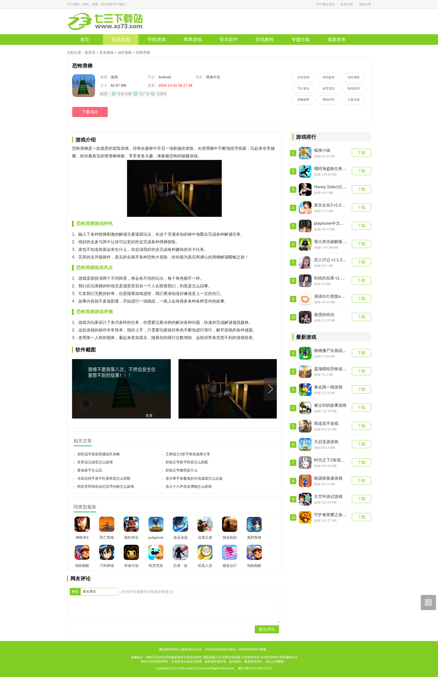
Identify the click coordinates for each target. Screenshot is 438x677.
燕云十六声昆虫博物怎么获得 (189, 486)
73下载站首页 (325, 4)
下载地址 (90, 112)
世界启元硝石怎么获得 (95, 462)
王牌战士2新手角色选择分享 (188, 454)
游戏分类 (365, 4)
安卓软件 (229, 39)
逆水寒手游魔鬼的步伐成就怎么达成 (194, 478)
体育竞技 (328, 88)
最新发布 (336, 39)
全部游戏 (303, 77)
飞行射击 (303, 88)
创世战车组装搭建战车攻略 (98, 454)
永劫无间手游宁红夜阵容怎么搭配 (104, 478)
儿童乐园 (354, 99)
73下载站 (112, 21)
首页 (84, 39)
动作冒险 (125, 52)
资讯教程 (265, 39)
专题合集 (300, 39)
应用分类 (347, 4)
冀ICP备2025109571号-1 (255, 668)
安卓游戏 (121, 39)
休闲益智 (328, 77)
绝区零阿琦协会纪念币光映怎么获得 (105, 486)
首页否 (90, 52)
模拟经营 (328, 99)
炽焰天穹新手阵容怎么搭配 (187, 462)
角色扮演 (354, 88)
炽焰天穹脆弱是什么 (181, 470)
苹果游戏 (193, 39)
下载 (361, 153)
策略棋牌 (303, 99)
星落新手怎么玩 (89, 470)
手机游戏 (157, 39)
